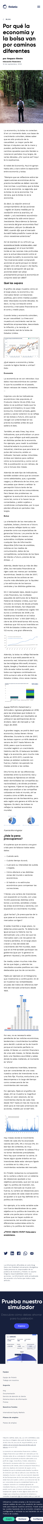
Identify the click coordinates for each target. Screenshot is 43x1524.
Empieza (21, 1326)
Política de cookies (10, 1514)
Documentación (9, 1393)
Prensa (5, 1402)
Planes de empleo (10, 1423)
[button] (38, 7)
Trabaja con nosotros (11, 1380)
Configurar (37, 1519)
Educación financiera (12, 62)
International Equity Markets (14, 1412)
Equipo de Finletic (10, 1377)
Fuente (7, 707)
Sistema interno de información (15, 1399)
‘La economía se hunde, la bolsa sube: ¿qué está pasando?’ (20, 245)
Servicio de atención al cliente (14, 1396)
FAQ (4, 1391)
